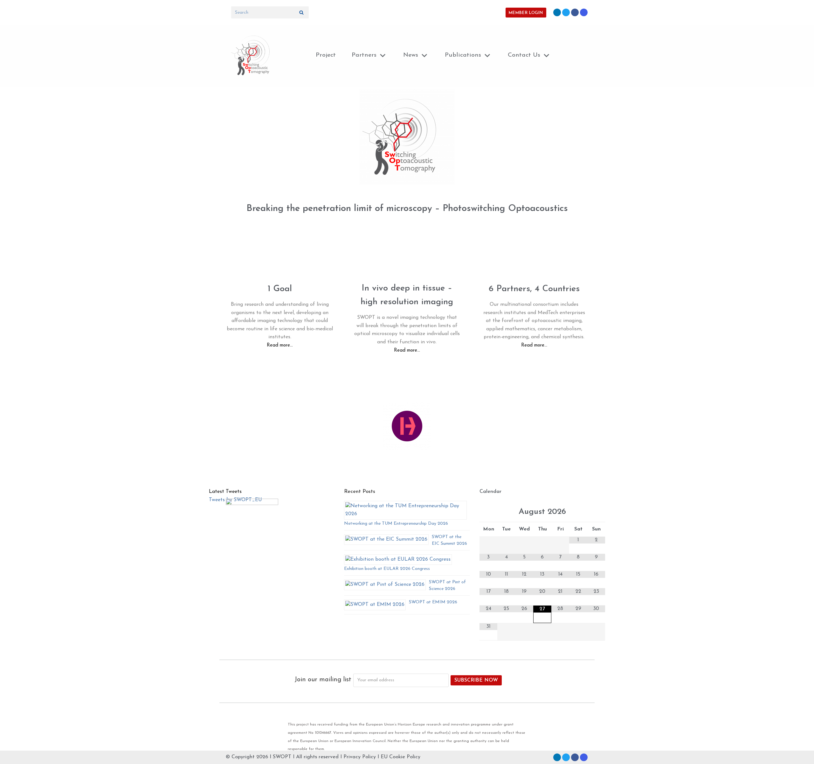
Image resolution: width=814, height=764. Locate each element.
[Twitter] (566, 12)
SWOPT (282, 757)
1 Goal (280, 289)
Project (326, 55)
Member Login (525, 13)
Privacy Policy (359, 757)
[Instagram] (584, 12)
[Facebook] (575, 12)
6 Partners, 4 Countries (534, 289)
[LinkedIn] (557, 12)
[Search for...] (270, 12)
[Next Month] (596, 512)
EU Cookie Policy (400, 757)
